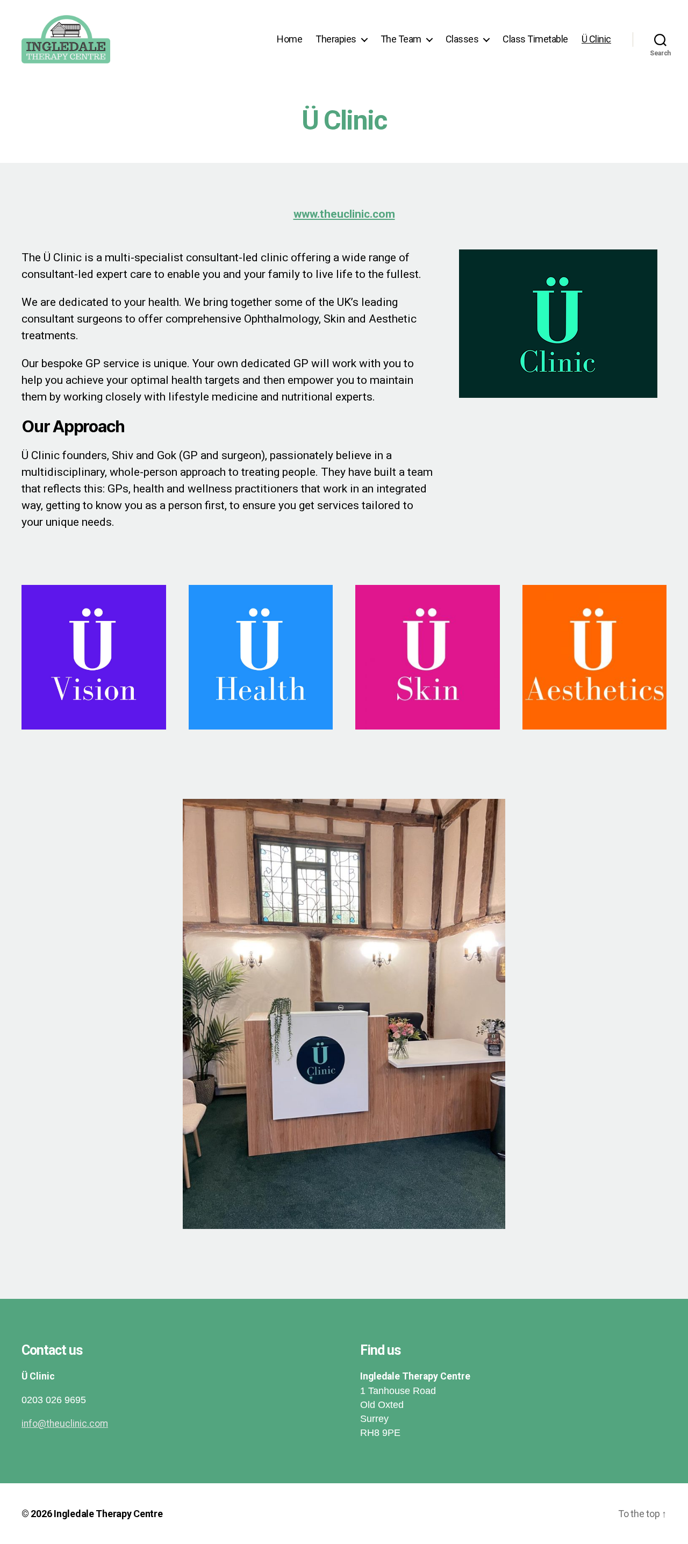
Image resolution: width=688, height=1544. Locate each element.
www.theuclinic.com (344, 214)
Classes (462, 39)
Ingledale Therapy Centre (108, 1513)
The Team (401, 39)
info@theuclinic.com (65, 1423)
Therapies (336, 39)
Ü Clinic (596, 39)
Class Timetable (535, 39)
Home (289, 39)
